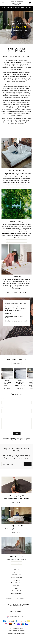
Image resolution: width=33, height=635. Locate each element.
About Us (16, 569)
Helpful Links (16, 611)
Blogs (16, 588)
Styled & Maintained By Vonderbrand (16, 630)
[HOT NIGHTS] (16, 515)
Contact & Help (16, 574)
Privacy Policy (9, 439)
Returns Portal (16, 591)
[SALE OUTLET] (16, 545)
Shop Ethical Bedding (16, 241)
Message (4, 416)
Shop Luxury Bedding (16, 186)
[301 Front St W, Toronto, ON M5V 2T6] (16, 326)
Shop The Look (16, 572)
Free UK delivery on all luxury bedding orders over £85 (16, 605)
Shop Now (16, 563)
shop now (16, 502)
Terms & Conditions (16, 583)
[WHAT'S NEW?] (16, 485)
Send (16, 433)
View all (16, 363)
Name (3, 399)
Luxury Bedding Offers (16, 598)
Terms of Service (19, 439)
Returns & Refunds (16, 593)
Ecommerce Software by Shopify (16, 633)
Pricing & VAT (16, 580)
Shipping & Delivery (16, 577)
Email (3, 407)
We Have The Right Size (16, 292)
